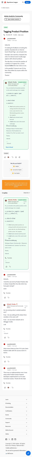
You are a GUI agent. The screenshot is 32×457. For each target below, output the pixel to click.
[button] (9, 35)
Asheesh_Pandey (12, 82)
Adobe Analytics (6, 7)
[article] (16, 233)
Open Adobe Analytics (14, 19)
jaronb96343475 (11, 38)
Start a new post (18, 184)
